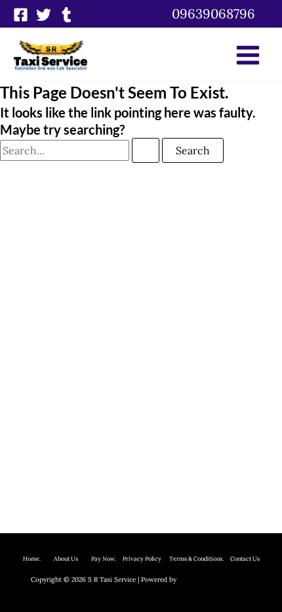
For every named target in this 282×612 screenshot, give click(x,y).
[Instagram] (66, 14)
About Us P (74, 558)
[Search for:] (81, 150)
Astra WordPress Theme (215, 579)
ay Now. (108, 558)
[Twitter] (43, 14)
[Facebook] (20, 14)
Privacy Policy (142, 558)
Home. (38, 558)
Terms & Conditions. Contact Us (210, 558)
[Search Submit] (145, 150)
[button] (213, 14)
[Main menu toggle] (248, 55)
